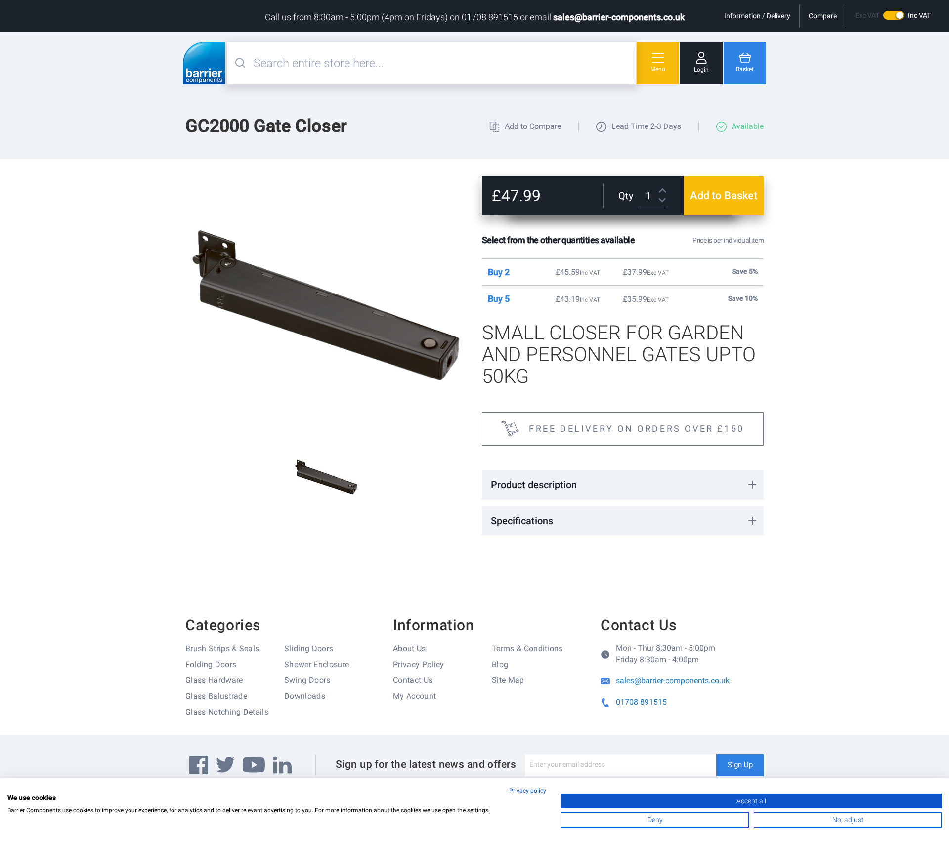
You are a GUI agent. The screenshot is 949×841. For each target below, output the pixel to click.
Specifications (522, 521)
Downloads (304, 696)
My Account (414, 696)
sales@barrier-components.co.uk (619, 17)
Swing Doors (307, 680)
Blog (500, 664)
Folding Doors (210, 664)
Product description (534, 485)
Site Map (508, 680)
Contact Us (412, 680)
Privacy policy (527, 790)
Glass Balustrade (216, 696)
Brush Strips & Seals (222, 648)
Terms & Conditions (527, 648)
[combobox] (443, 63)
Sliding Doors (308, 648)
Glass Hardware (214, 680)
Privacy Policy (418, 664)
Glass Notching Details (226, 711)
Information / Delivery (757, 16)
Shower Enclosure (316, 664)
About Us (409, 648)
